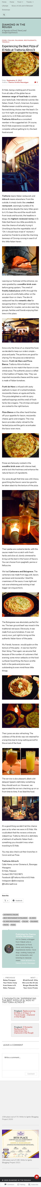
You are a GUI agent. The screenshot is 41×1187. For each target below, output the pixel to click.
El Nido (33, 918)
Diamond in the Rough (13, 26)
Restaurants (30, 40)
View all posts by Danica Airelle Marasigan (25, 961)
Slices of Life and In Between (22, 6)
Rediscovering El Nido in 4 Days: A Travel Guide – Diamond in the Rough (24, 1014)
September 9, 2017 (14, 80)
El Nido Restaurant (12, 921)
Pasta (6, 925)
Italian (11, 40)
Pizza (13, 925)
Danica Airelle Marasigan (18, 82)
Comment (31, 1074)
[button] (11, 761)
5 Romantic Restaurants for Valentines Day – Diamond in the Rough (23, 1030)
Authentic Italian (11, 915)
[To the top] (36, 1177)
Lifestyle (5, 6)
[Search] (4, 15)
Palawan (19, 40)
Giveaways (6, 10)
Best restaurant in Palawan (15, 918)
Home (4, 2)
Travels (29, 2)
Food (19, 2)
